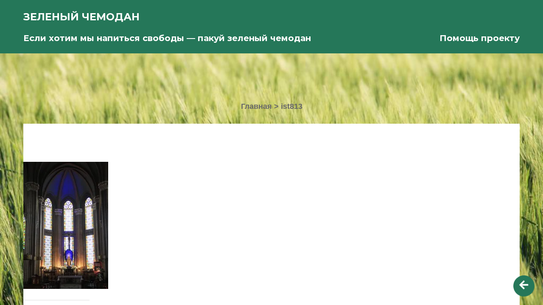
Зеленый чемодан (81, 17)
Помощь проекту (479, 38)
